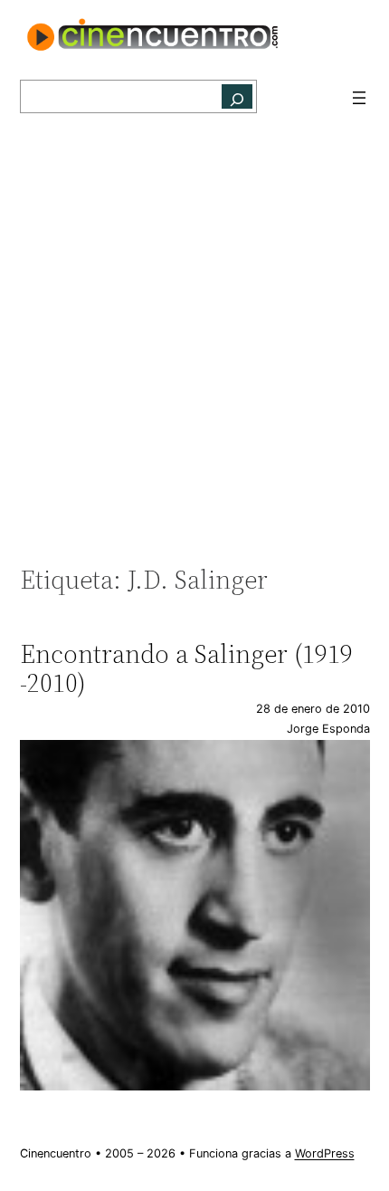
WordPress (325, 1153)
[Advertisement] (194, 348)
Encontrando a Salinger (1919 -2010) (186, 668)
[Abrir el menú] (359, 98)
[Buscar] (237, 96)
